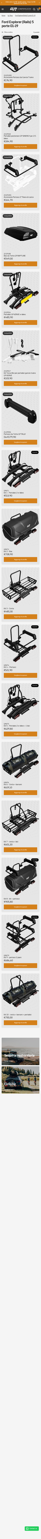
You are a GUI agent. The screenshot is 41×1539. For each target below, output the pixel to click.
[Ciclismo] (20, 1080)
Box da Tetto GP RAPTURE (15, 256)
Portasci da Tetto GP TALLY (15, 434)
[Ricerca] (34, 9)
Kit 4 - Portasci (10, 667)
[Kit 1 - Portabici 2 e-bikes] (20, 469)
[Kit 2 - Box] (20, 528)
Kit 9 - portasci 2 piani (12, 957)
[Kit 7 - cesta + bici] (20, 819)
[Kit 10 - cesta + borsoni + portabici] (20, 992)
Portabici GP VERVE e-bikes (15, 314)
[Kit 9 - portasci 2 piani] (20, 934)
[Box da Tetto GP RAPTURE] (20, 232)
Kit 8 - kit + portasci (12, 899)
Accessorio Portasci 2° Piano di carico (19, 197)
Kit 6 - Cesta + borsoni (13, 784)
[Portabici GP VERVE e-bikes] (20, 291)
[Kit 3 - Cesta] (20, 586)
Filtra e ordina (8, 32)
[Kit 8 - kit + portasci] (20, 876)
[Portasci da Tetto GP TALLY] (20, 410)
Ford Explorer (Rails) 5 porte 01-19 (25, 15)
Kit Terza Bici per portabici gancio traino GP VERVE (20, 374)
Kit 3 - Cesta (9, 608)
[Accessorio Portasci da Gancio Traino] (20, 54)
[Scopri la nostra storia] (20, 1051)
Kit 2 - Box (8, 551)
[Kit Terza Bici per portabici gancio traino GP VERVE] (20, 349)
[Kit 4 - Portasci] (20, 643)
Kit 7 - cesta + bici (11, 842)
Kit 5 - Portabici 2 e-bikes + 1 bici (17, 726)
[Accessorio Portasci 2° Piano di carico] (20, 173)
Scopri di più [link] (8, 1061)
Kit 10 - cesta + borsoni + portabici (17, 1015)
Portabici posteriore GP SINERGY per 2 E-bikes (20, 137)
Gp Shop (10, 15)
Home (3, 15)
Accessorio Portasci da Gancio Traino (18, 77)
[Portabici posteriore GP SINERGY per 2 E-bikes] (20, 112)
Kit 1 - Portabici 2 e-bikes (14, 493)
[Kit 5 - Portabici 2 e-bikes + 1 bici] (20, 702)
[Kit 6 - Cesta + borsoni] (20, 761)
